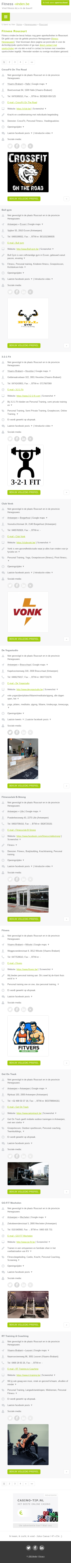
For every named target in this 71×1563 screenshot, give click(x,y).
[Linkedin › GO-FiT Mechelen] (23, 1285)
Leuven (28, 1350)
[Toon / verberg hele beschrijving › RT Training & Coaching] (38, 1383)
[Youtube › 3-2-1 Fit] (30, 438)
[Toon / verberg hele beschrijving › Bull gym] (38, 257)
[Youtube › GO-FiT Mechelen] (30, 1285)
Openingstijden (15, 127)
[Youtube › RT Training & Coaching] (30, 1418)
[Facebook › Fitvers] (16, 1009)
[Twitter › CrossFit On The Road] (10, 146)
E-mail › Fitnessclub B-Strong (21, 830)
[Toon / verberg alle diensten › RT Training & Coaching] (38, 1391)
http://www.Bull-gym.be (27, 249)
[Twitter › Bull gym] (10, 292)
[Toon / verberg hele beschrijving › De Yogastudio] (38, 697)
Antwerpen (12, 224)
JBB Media (32, 1556)
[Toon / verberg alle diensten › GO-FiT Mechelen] (38, 1258)
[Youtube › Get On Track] (30, 1156)
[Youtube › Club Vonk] (30, 585)
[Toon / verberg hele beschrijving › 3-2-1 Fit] (38, 403)
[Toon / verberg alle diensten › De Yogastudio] (38, 706)
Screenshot (40, 108)
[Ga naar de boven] (66, 198)
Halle (27, 84)
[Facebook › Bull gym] (16, 292)
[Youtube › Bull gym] (30, 292)
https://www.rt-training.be (28, 1375)
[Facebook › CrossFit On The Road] (16, 146)
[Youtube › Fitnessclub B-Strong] (30, 879)
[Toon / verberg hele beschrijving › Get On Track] (38, 1121)
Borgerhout (25, 518)
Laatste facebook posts (20, 133)
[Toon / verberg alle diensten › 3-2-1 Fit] (38, 412)
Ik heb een (55, 2)
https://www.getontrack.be (29, 1113)
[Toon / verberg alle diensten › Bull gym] (38, 265)
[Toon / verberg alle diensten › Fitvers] (38, 984)
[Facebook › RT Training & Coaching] (16, 1418)
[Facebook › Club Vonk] (16, 585)
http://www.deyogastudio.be (30, 689)
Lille (22, 811)
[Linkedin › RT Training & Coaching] (23, 1418)
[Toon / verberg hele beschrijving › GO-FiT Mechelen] (38, 1250)
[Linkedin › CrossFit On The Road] (23, 146)
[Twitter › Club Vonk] (10, 585)
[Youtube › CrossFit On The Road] (30, 146)
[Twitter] (28, 1547)
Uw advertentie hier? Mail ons (35, 1525)
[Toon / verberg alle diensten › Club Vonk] (38, 559)
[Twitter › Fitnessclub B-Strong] (10, 879)
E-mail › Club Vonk (16, 536)
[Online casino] (35, 1495)
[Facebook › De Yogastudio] (16, 732)
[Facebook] (35, 1547)
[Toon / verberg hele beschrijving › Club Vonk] (38, 550)
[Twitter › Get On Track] (10, 1156)
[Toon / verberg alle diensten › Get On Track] (38, 1130)
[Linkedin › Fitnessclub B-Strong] (23, 879)
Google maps (39, 84)
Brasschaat (25, 664)
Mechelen (24, 1217)
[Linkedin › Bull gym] (23, 292)
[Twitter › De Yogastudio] (10, 732)
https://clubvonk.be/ (26, 542)
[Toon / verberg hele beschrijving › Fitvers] (38, 977)
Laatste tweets (15, 719)
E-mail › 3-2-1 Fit (15, 389)
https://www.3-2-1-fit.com (28, 396)
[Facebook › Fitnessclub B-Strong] (16, 879)
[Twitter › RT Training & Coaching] (10, 1418)
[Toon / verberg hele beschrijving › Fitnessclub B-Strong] (38, 845)
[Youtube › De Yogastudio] (30, 732)
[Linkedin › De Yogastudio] (23, 732)
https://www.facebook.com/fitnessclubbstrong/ (39, 836)
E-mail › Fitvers (14, 963)
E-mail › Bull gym (15, 243)
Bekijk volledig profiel (23, 198)
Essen (23, 224)
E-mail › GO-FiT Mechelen (20, 1236)
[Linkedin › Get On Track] (23, 1156)
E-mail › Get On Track (18, 1107)
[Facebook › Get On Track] (16, 1156)
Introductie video (44, 133)
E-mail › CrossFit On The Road (22, 102)
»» (32, 62)
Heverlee (29, 371)
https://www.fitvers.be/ (27, 969)
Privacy (41, 1556)
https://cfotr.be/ (24, 108)
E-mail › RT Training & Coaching (22, 1369)
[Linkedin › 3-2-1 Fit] (23, 438)
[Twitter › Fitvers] (10, 1009)
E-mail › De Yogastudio (18, 683)
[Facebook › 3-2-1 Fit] (16, 438)
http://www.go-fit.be (26, 1242)
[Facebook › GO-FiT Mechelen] (16, 1285)
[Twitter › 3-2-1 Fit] (10, 438)
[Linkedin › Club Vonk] (23, 585)
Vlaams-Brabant (15, 84)
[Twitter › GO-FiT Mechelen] (10, 1285)
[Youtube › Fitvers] (30, 1009)
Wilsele (28, 944)
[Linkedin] (41, 1547)
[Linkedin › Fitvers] (23, 1009)
